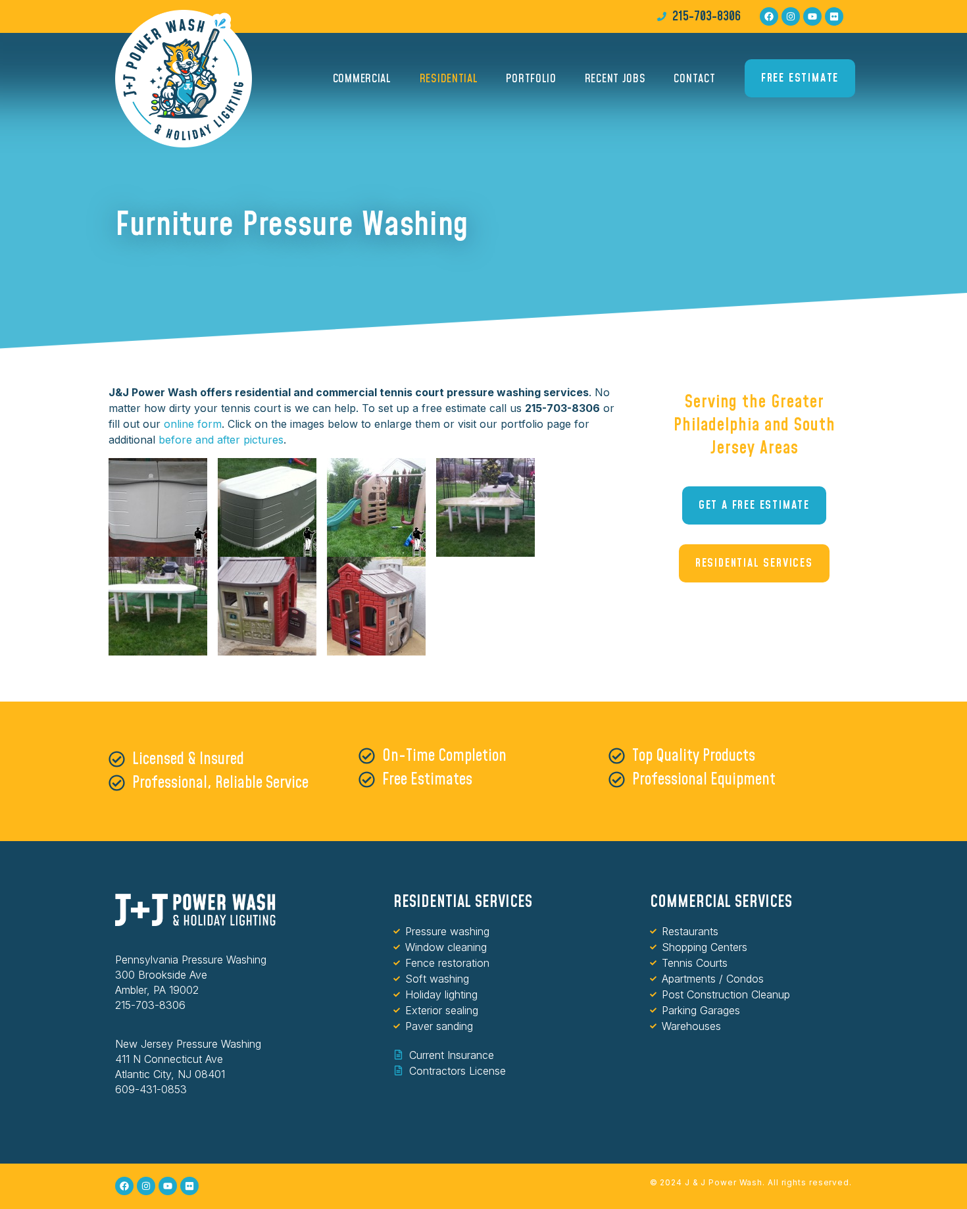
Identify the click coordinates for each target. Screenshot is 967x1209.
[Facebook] (769, 16)
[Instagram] (790, 16)
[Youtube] (812, 16)
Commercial (362, 78)
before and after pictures (221, 439)
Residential (449, 78)
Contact (694, 78)
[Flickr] (834, 16)
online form (193, 423)
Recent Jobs (615, 78)
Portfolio (531, 78)
